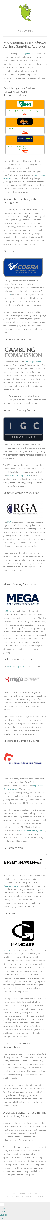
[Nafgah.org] (25, 20)
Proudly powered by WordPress (25, 1194)
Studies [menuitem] (3, 1211)
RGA (9, 521)
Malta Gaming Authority (17, 666)
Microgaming (25, 53)
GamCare (7, 950)
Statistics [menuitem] (3, 1214)
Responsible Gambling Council (32, 830)
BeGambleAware (10, 886)
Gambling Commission (34, 361)
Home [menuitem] (2, 1208)
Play (25, 114)
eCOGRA (7, 294)
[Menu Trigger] (2, 1204)
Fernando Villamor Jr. (34, 1197)
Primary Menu (26, 31)
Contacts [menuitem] (4, 1218)
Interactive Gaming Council (18, 475)
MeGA (8, 611)
